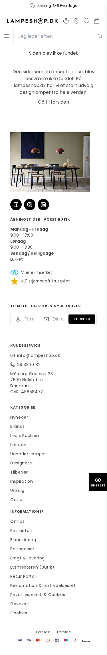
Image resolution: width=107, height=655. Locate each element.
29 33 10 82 (29, 364)
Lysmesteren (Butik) (32, 567)
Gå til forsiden (53, 102)
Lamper (18, 445)
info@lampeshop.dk (38, 355)
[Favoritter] (86, 20)
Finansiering (23, 540)
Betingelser (22, 549)
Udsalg (17, 490)
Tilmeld (82, 318)
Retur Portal (23, 576)
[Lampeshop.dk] (32, 20)
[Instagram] (29, 204)
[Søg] (100, 36)
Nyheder (19, 417)
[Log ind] (65, 20)
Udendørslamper (28, 454)
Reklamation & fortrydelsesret (43, 585)
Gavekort (20, 604)
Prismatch (21, 530)
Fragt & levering (27, 558)
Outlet (17, 499)
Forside (43, 632)
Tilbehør (19, 472)
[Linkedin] (43, 204)
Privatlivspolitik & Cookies (37, 594)
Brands (17, 426)
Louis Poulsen (24, 435)
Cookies (18, 613)
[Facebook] (16, 204)
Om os (17, 521)
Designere (21, 463)
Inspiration (21, 481)
